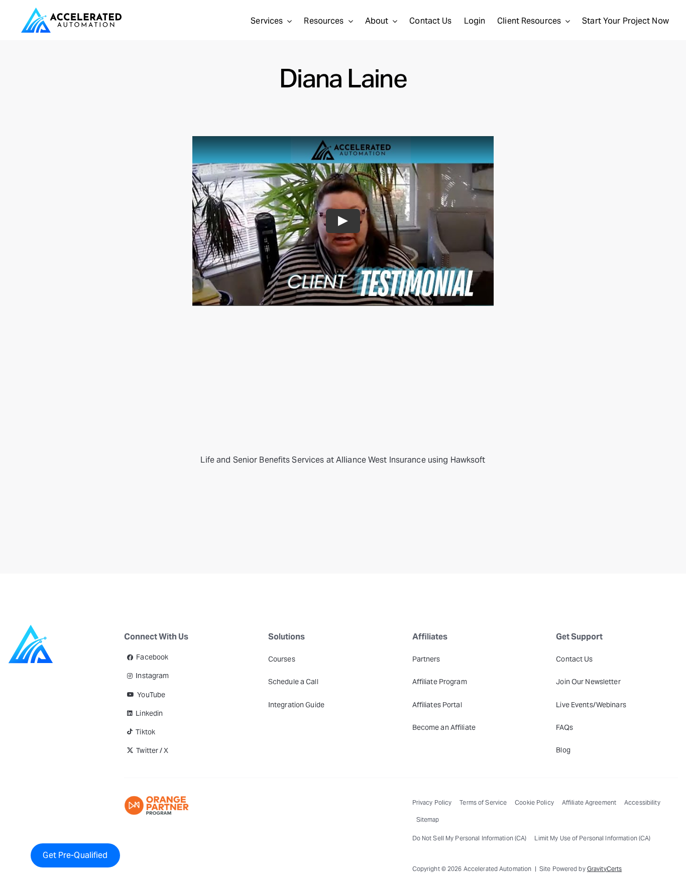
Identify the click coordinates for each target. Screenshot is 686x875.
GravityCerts (604, 868)
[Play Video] (343, 221)
